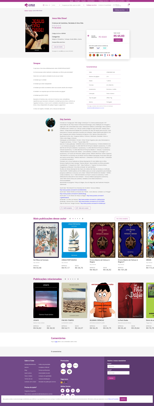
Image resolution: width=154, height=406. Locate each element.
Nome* (109, 363)
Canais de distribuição (44, 379)
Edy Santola (57, 27)
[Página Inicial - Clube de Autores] (30, 5)
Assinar (111, 378)
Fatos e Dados (28, 376)
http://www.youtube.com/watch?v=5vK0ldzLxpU (93, 203)
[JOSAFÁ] (46, 300)
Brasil (71, 1)
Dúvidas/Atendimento (30, 364)
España (84, 1)
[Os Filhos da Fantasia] (46, 240)
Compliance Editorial (44, 367)
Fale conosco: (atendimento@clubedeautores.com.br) (38, 394)
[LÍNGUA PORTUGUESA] (74, 240)
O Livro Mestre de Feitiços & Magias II (128, 261)
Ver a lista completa (122, 218)
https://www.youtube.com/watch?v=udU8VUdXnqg (73, 193)
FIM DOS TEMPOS (68, 320)
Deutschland (91, 1)
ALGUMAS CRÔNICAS (97, 320)
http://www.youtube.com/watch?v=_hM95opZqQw (92, 199)
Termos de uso (28, 379)
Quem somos (28, 373)
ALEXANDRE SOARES (67, 323)
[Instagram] (73, 391)
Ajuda (127, 1)
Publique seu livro (103, 1)
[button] (70, 218)
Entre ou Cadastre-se (118, 5)
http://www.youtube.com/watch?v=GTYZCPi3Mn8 (91, 201)
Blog (26, 370)
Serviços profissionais (44, 370)
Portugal (77, 1)
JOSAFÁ (36, 320)
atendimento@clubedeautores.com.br (95, 108)
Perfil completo (68, 208)
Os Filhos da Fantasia (40, 260)
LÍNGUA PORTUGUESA (69, 260)
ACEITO (123, 399)
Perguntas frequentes (30, 391)
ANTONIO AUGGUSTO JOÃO (97, 323)
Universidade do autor (44, 373)
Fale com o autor (83, 208)
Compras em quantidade (104, 5)
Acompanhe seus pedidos (117, 1)
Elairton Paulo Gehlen (39, 323)
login (56, 341)
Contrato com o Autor (30, 381)
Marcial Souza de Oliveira (124, 323)
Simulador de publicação (47, 381)
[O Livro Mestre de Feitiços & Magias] (102, 240)
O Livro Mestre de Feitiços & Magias (100, 261)
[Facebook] (68, 391)
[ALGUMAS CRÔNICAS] (102, 300)
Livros (30, 10)
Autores (27, 367)
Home (26, 10)
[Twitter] (62, 391)
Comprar (118, 40)
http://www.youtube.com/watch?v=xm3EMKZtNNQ (73, 190)
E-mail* (109, 370)
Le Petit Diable (123, 320)
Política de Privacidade (113, 399)
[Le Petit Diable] (131, 300)
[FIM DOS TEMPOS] (74, 300)
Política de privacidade (44, 364)
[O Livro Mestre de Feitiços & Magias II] (131, 240)
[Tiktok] (78, 391)
